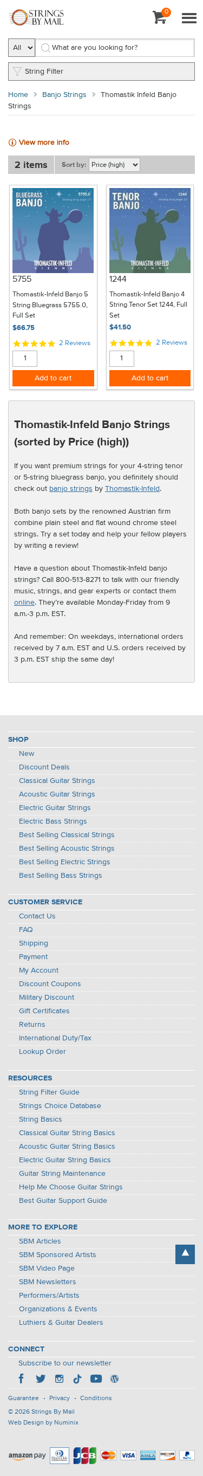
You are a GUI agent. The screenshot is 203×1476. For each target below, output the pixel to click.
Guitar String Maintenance (62, 1173)
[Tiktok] (77, 1380)
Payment (33, 957)
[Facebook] (22, 1380)
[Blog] (114, 1380)
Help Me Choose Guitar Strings (71, 1187)
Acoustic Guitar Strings (57, 794)
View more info (44, 142)
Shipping (33, 943)
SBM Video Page (47, 1268)
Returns (32, 1024)
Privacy (59, 1398)
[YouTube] (96, 1380)
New (26, 754)
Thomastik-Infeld (132, 489)
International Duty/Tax (55, 1038)
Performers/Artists (49, 1295)
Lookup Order (42, 1052)
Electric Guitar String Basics (65, 1160)
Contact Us (37, 916)
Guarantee (23, 1398)
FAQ (26, 930)
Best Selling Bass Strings (60, 875)
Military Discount (46, 997)
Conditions (96, 1398)
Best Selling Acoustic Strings (67, 848)
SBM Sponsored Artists (57, 1255)
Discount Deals (44, 767)
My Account (38, 970)
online (24, 602)
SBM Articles (40, 1241)
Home (18, 95)
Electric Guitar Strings (55, 808)
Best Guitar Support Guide (63, 1201)
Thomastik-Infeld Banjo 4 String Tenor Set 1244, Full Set (148, 305)
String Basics (40, 1119)
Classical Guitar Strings (57, 781)
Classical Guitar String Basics (67, 1133)
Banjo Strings (64, 95)
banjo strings (71, 489)
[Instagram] (59, 1380)
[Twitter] (40, 1380)
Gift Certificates (44, 1011)
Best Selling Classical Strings (67, 835)
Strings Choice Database (60, 1106)
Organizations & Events (58, 1309)
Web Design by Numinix (43, 1423)
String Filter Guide (49, 1092)
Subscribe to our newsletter (65, 1363)
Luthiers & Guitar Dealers (61, 1322)
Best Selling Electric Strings (64, 862)
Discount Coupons (50, 984)
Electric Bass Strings (53, 821)
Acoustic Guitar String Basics (67, 1146)
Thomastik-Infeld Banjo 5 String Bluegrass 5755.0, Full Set (50, 305)
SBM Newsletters (47, 1282)
